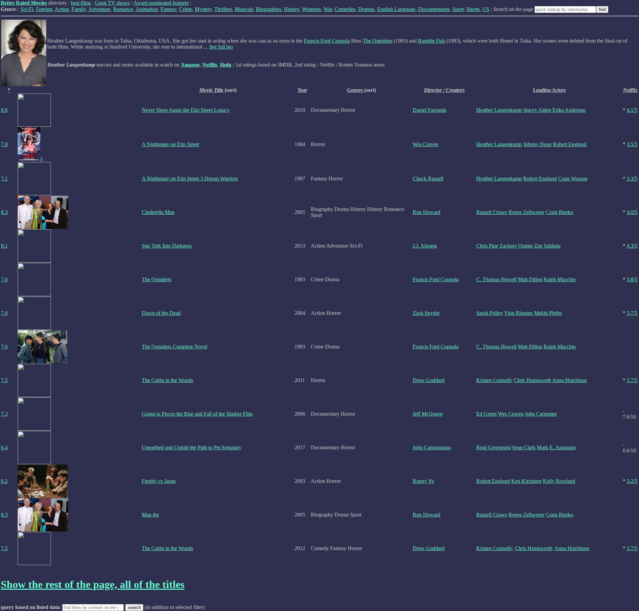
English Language (396, 9)
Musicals (244, 9)
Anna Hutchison (569, 380)
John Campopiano (432, 447)
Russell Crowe (491, 212)
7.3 (4, 414)
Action (62, 9)
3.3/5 (632, 178)
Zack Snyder (426, 313)
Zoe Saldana (547, 246)
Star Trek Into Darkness (167, 246)
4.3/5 (632, 246)
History (291, 9)
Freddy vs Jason (159, 481)
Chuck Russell (428, 178)
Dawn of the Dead (161, 313)
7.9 (4, 144)
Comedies (344, 9)
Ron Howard (426, 212)
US (485, 9)
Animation (146, 9)
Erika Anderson (568, 110)
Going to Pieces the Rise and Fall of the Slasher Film (197, 414)
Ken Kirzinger (526, 481)
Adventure (99, 9)
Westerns (311, 9)
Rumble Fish (431, 41)
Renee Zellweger (526, 212)
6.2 (4, 481)
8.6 (4, 110)
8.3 (4, 212)
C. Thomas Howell (496, 279)
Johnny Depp (537, 144)
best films (81, 3)
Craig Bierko (559, 212)
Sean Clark (523, 447)
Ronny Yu (423, 481)
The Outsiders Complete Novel (174, 346)
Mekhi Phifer (548, 313)
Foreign (44, 9)
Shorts (473, 9)
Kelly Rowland (559, 481)
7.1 (4, 178)
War (327, 9)
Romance (123, 9)
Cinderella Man (158, 212)
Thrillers (223, 9)
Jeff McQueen (428, 414)
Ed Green (486, 414)
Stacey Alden (537, 110)
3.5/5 (632, 144)
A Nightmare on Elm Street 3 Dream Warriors (190, 178)
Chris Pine (487, 246)
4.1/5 (632, 110)
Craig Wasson (572, 178)
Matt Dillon (530, 279)
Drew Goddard (429, 380)
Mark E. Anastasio (556, 447)
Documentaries (434, 9)
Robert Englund (569, 144)
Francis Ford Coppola (327, 41)
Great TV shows (112, 3)
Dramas (366, 9)
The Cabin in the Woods (167, 380)
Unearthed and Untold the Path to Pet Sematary (191, 447)
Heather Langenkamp (499, 110)
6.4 (4, 447)
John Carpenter (541, 414)
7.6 (4, 279)
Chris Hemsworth (532, 380)
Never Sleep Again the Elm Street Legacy (186, 110)
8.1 (4, 246)
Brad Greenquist (493, 447)
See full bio (221, 47)
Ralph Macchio (559, 279)
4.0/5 (632, 212)
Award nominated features (161, 3)
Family (79, 9)
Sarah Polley (489, 313)
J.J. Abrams (425, 246)
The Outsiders (377, 41)
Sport (458, 9)
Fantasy (168, 9)
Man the (150, 514)
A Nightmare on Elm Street (170, 144)
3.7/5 (632, 313)
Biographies (268, 9)
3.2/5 (632, 481)
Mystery (203, 9)
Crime (185, 9)
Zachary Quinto (516, 246)
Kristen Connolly (494, 380)
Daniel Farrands (429, 110)
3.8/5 (632, 279)
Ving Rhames (518, 313)
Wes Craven (425, 144)
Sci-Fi (27, 9)
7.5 (4, 380)
